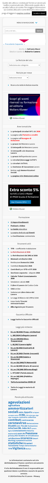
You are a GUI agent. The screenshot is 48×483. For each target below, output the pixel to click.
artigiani (36, 412)
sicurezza (26, 438)
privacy (11, 435)
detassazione (32, 423)
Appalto (28, 412)
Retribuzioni (22, 262)
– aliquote (25, 273)
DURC (18, 426)
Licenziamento (19, 430)
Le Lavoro (25, 167)
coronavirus (17, 423)
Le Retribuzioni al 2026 (20, 252)
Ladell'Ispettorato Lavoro (24, 156)
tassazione (13, 445)
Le (24, 255)
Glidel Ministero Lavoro (24, 147)
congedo (15, 417)
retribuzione (14, 438)
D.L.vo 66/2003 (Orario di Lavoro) (25, 366)
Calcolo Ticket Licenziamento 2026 (24, 277)
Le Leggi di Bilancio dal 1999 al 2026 (25, 298)
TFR (10, 448)
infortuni (13, 428)
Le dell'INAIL (19, 163)
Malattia (30, 431)
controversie (27, 420)
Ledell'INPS (24, 160)
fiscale (24, 426)
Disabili (12, 425)
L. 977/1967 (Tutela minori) (22, 373)
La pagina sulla (24, 135)
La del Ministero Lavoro (23, 144)
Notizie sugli (23, 171)
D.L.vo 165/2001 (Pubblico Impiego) (21, 377)
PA (24, 433)
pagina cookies (23, 13)
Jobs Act (26, 428)
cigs (9, 417)
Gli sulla (22, 152)
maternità (12, 434)
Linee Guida (19, 302)
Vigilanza (18, 448)
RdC (16, 436)
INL (19, 428)
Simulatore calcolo (20, 282)
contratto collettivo (27, 417)
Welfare (28, 449)
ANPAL (21, 412)
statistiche (15, 443)
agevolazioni (19, 402)
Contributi (21, 266)
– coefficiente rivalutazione (23, 248)
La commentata (23, 236)
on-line (15, 289)
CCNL (22, 415)
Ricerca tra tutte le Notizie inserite (24, 85)
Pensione (31, 433)
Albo (22, 307)
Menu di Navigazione (25, 23)
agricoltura (14, 405)
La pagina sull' (21, 139)
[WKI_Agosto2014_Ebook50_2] (24, 42)
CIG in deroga (30, 415)
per (23, 269)
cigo (37, 415)
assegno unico (13, 415)
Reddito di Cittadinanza (29, 436)
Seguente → (20, 44)
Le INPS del (25, 131)
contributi (14, 420)
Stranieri (28, 443)
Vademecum (22, 293)
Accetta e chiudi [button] (39, 13)
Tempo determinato (27, 446)
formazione (33, 426)
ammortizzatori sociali (20, 410)
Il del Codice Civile (24, 285)
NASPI (20, 434)
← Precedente (9, 44)
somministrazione (24, 440)
